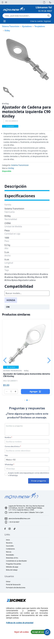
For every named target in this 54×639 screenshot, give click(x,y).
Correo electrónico (12, 446)
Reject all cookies (21, 632)
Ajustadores (27, 26)
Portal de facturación (13, 584)
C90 (8, 307)
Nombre (8, 437)
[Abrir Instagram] (10, 529)
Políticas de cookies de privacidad (19, 622)
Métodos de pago (12, 567)
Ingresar (47, 21)
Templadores (39, 26)
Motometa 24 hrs (12, 558)
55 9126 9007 (45, 10)
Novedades (10, 555)
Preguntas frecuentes (13, 564)
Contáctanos (10, 549)
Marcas (8, 552)
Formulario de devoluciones (15, 587)
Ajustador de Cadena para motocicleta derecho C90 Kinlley (26, 375)
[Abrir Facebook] (5, 529)
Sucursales (10, 546)
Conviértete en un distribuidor (16, 561)
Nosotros (9, 543)
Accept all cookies (39, 632)
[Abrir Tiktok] (15, 529)
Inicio (8, 540)
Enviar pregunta (38, 480)
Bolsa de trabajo (11, 570)
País (6, 455)
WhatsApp (9, 464)
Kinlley (7, 30)
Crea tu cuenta (36, 21)
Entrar (8, 581)
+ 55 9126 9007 (14, 522)
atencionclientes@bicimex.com (19, 518)
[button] (49, 59)
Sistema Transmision (10, 26)
